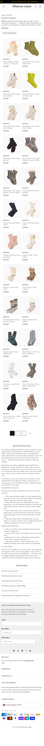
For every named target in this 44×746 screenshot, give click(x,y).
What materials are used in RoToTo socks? (12, 581)
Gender (4, 620)
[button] (4, 6)
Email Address (6, 637)
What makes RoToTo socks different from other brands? (16, 595)
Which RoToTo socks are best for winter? (12, 576)
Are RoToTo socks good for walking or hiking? (14, 586)
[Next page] (29, 433)
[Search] (36, 6)
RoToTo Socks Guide (13, 485)
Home (3, 15)
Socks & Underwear (9, 33)
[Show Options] (40, 623)
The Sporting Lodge (25, 727)
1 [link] (12, 433)
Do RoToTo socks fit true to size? (10, 571)
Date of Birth (5, 629)
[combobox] (20, 623)
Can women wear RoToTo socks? (10, 590)
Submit (39, 641)
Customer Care (29, 660)
